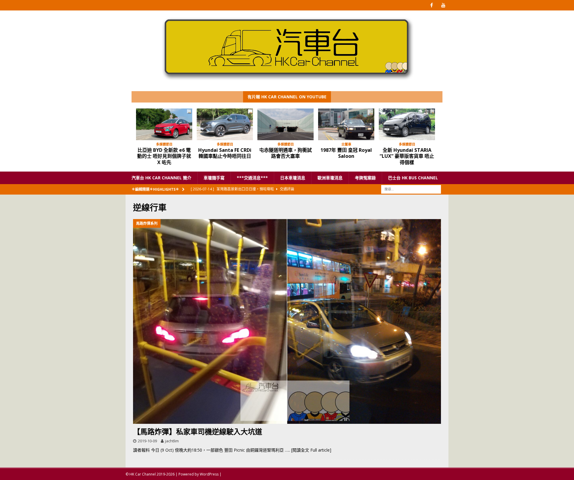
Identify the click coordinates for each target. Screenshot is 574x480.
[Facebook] (431, 5)
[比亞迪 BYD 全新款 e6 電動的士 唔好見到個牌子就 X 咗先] (164, 124)
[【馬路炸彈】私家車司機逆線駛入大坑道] (287, 321)
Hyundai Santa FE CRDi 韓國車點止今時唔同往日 (224, 153)
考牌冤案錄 (365, 178)
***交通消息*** (252, 178)
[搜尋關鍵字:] (411, 189)
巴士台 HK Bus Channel (413, 178)
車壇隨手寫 (214, 178)
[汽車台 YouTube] (443, 5)
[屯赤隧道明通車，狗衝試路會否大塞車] (285, 124)
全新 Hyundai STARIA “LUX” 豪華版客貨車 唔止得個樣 (407, 156)
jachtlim (172, 441)
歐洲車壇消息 (330, 178)
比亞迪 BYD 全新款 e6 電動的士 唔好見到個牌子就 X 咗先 (164, 156)
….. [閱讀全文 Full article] (308, 450)
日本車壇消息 (292, 178)
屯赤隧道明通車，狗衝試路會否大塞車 (285, 153)
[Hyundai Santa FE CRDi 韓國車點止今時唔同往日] (225, 124)
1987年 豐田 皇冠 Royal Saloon (346, 153)
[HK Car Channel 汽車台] (287, 82)
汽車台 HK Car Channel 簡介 (161, 178)
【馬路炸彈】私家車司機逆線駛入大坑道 (197, 431)
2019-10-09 (147, 441)
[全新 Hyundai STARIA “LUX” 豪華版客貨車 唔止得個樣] (407, 124)
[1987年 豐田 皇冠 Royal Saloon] (346, 124)
